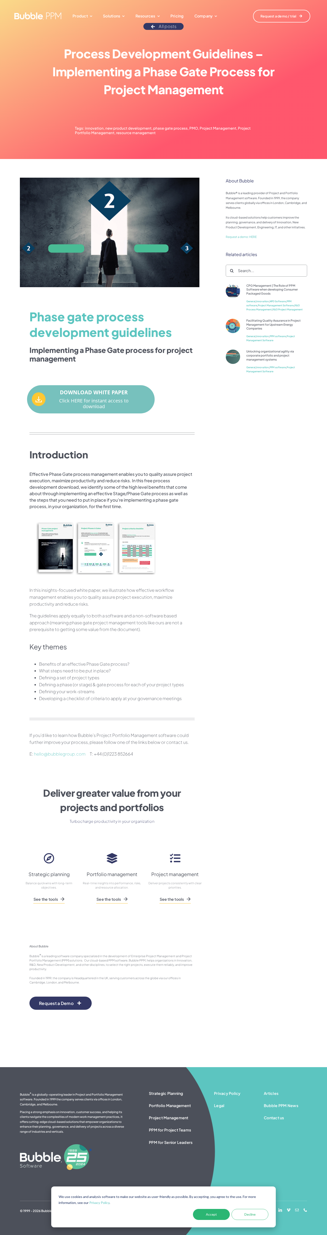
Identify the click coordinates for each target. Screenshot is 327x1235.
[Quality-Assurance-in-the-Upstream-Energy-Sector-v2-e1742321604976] (233, 320)
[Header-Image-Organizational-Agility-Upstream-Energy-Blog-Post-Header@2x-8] (233, 351)
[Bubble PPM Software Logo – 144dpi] (38, 14)
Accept (211, 1214)
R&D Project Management (287, 309)
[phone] (305, 1210)
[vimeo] (288, 1210)
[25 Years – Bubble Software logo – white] (56, 1146)
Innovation (262, 301)
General (250, 301)
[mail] (297, 1210)
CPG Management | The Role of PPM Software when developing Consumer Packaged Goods (272, 290)
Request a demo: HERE (241, 237)
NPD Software (278, 301)
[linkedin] (280, 1210)
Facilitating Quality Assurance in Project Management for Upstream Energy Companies (273, 324)
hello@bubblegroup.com (59, 754)
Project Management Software (276, 305)
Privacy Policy (99, 1203)
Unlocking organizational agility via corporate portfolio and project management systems (270, 355)
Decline (250, 1214)
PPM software (278, 336)
